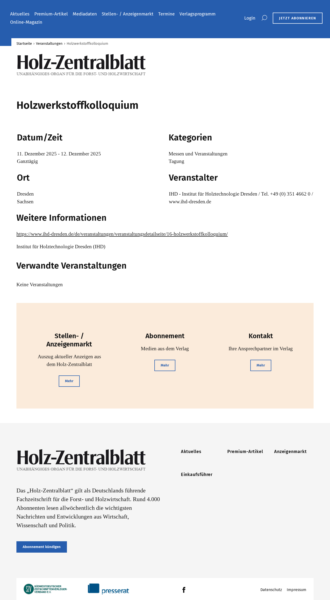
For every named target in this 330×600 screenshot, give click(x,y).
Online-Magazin (26, 22)
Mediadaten (85, 14)
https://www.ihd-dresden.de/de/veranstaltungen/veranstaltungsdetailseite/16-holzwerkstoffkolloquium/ (122, 234)
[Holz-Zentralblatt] (88, 64)
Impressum (296, 589)
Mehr (69, 381)
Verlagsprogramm (197, 14)
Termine (166, 14)
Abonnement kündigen (42, 547)
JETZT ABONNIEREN (297, 18)
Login (249, 18)
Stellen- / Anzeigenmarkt (127, 14)
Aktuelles (19, 14)
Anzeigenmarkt (290, 451)
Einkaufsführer (197, 474)
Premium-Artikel (51, 14)
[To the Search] (264, 18)
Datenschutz (271, 589)
